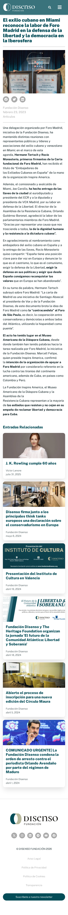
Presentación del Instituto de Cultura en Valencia (31, 576)
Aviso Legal (34, 858)
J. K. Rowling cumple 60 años (31, 463)
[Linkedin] (30, 835)
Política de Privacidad (34, 867)
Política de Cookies (34, 876)
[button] (50, 7)
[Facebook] (54, 835)
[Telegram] (38, 835)
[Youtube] (46, 835)
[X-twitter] (14, 835)
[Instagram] (22, 835)
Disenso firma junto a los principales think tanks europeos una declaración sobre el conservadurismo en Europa (33, 518)
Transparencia (34, 885)
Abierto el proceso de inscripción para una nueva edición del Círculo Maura (29, 697)
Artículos (9, 116)
